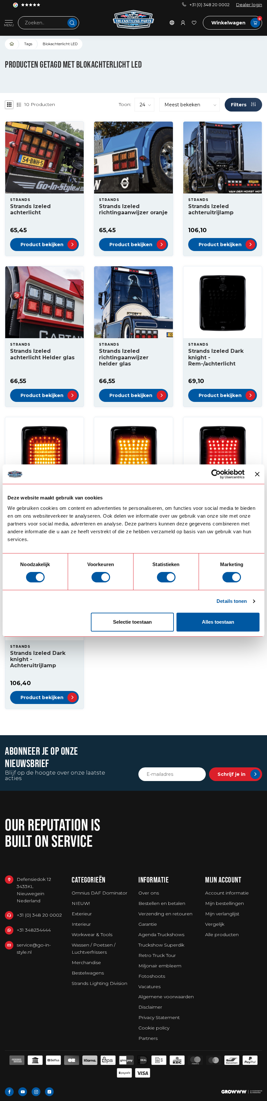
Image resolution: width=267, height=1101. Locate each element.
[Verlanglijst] (194, 22)
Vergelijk (214, 924)
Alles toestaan (218, 622)
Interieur (81, 924)
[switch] (100, 577)
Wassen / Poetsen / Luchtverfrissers (93, 948)
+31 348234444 (34, 930)
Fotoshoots (151, 976)
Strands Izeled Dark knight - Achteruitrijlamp (37, 659)
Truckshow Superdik (161, 945)
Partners (148, 1038)
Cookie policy (153, 1028)
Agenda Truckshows (161, 934)
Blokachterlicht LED (60, 44)
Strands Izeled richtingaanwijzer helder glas (123, 357)
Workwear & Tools (92, 934)
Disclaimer (150, 1007)
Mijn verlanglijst (222, 914)
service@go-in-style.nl (34, 948)
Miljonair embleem (159, 966)
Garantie (147, 924)
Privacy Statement (159, 1017)
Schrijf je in (232, 774)
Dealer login (249, 4)
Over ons (148, 893)
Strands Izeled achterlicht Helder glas (42, 354)
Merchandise (86, 962)
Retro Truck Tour (157, 955)
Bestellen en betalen (161, 903)
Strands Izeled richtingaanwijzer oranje (133, 209)
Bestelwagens (88, 973)
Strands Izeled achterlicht (30, 209)
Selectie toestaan (132, 622)
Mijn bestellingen (224, 903)
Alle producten (222, 934)
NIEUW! (81, 903)
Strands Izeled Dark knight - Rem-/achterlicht (216, 357)
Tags (28, 44)
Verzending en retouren (165, 914)
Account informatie (227, 893)
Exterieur (82, 914)
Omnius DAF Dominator (99, 893)
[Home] (12, 44)
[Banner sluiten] (257, 474)
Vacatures (149, 986)
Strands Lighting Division (99, 983)
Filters (239, 105)
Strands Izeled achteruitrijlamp (210, 209)
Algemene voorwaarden (166, 997)
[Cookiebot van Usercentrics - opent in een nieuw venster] (216, 474)
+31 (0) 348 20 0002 (210, 4)
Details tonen (232, 601)
